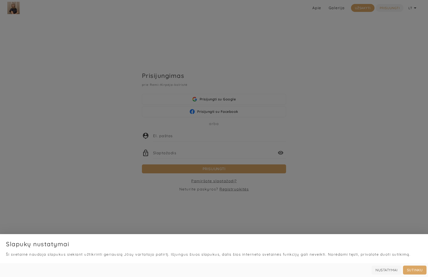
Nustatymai (386, 270)
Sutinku (415, 270)
